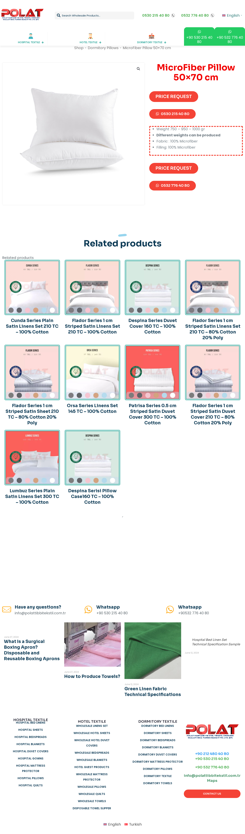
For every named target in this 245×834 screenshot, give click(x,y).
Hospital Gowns (30, 758)
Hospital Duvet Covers (30, 751)
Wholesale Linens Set (92, 726)
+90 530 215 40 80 (212, 759)
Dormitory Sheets (158, 733)
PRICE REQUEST (174, 96)
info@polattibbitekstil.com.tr (212, 775)
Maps (212, 780)
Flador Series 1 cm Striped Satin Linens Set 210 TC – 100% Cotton (92, 326)
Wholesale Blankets (92, 760)
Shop (79, 48)
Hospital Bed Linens (30, 723)
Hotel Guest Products (91, 767)
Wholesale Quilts (92, 794)
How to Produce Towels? (92, 676)
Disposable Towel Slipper (92, 808)
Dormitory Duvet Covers (157, 754)
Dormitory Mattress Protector (158, 762)
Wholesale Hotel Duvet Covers (92, 742)
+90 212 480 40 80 (212, 754)
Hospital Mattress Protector (30, 768)
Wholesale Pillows (91, 787)
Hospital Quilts (31, 785)
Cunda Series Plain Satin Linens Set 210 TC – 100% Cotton (32, 326)
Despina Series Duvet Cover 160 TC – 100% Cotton (152, 326)
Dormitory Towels (157, 783)
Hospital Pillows (31, 778)
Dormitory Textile (158, 776)
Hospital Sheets (30, 730)
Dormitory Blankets (157, 747)
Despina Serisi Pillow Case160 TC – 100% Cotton (92, 496)
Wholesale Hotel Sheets (92, 733)
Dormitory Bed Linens (157, 726)
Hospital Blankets (31, 744)
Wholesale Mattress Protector (92, 776)
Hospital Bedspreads (31, 737)
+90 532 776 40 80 (212, 767)
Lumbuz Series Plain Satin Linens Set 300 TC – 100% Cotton (32, 496)
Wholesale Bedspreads (92, 753)
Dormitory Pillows (103, 48)
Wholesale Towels (92, 801)
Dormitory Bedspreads (157, 740)
